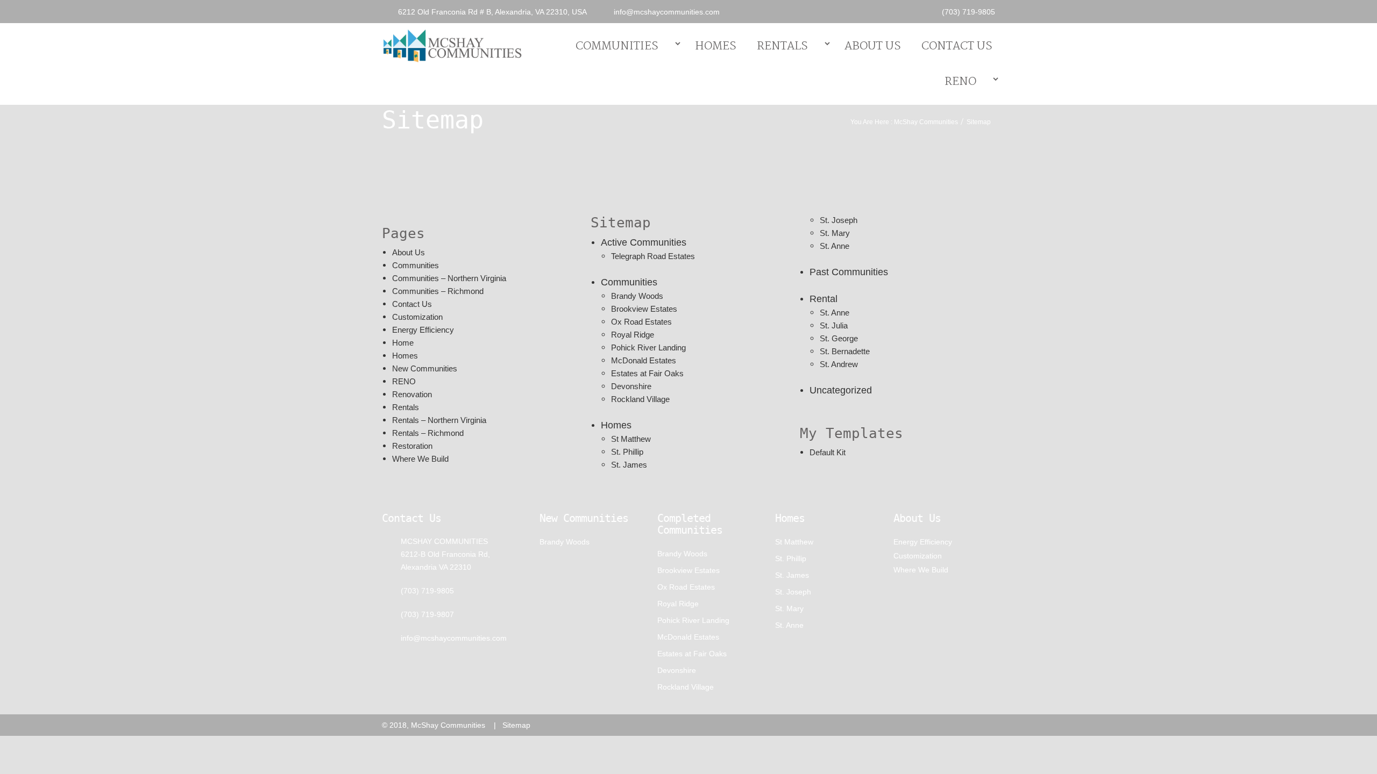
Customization (417, 316)
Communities (617, 46)
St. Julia (834, 325)
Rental (823, 298)
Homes (715, 46)
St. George (839, 338)
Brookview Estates (644, 308)
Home (403, 342)
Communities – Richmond (438, 291)
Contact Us (956, 46)
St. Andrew (839, 364)
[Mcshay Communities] (452, 44)
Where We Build (420, 458)
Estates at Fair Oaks (647, 373)
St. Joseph (838, 220)
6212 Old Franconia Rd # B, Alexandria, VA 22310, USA (492, 12)
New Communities (424, 368)
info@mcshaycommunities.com (667, 12)
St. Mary (835, 233)
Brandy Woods (637, 295)
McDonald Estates (643, 360)
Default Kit (828, 452)
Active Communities (643, 242)
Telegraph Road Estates (653, 256)
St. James (629, 464)
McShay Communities (926, 122)
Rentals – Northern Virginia (439, 420)
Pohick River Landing (648, 347)
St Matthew (631, 438)
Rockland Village (640, 399)
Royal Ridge (632, 334)
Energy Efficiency (423, 329)
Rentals (782, 46)
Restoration (412, 445)
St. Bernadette (845, 351)
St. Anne (834, 245)
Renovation (412, 394)
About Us (872, 46)
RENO (960, 82)
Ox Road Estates (641, 321)
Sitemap (516, 725)
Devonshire (631, 386)
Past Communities (849, 272)
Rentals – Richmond (428, 433)
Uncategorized (841, 390)
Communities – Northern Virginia (449, 278)
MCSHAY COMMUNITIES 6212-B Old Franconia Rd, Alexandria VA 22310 (445, 554)
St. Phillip (627, 451)
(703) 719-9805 (968, 12)
